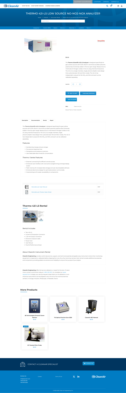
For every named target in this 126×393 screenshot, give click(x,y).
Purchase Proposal (89, 93)
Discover (62, 28)
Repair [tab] (51, 120)
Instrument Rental (55, 17)
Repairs (55, 28)
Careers (106, 1)
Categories (36, 28)
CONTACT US (89, 363)
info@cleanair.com (25, 378)
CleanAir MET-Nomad (91, 317)
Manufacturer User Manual (39, 187)
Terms (88, 28)
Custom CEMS (47, 28)
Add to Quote (72, 99)
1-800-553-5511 (48, 272)
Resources (71, 28)
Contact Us (115, 1)
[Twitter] (74, 376)
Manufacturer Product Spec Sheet (41, 192)
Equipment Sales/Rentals (82, 1)
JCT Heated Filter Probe (34, 345)
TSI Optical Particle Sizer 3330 (63, 317)
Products (46, 17)
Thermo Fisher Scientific (75, 110)
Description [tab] (25, 120)
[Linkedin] (78, 376)
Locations (97, 1)
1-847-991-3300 (24, 382)
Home (39, 17)
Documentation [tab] (35, 120)
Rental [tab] (45, 120)
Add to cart (73, 93)
